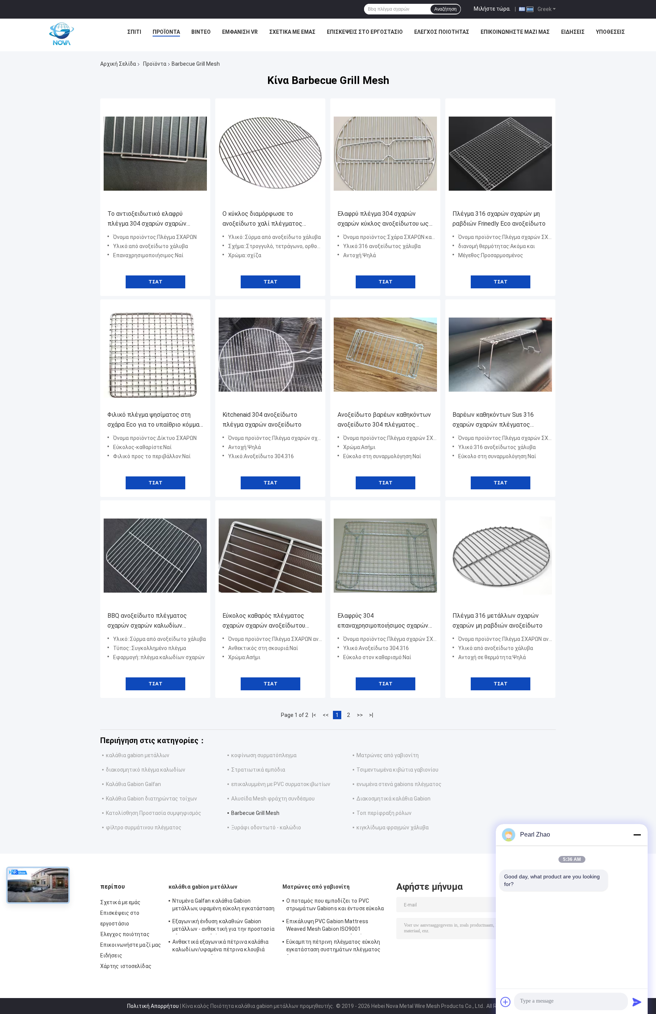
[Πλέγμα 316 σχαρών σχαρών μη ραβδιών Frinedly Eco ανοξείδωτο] (500, 153)
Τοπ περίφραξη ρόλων (384, 813)
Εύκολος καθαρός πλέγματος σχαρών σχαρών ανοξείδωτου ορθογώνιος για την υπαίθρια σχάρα (263, 621)
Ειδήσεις (573, 32)
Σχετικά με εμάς (292, 32)
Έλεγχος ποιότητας (441, 32)
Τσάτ (155, 282)
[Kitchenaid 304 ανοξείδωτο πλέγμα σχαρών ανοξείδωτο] (270, 354)
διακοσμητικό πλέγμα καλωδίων (145, 770)
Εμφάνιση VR (240, 32)
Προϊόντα (166, 32)
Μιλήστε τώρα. (492, 9)
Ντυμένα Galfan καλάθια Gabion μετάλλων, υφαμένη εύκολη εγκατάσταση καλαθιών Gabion (223, 906)
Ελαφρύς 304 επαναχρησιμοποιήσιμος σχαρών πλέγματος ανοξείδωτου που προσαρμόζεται (382, 621)
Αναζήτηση (445, 9)
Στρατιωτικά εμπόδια (258, 770)
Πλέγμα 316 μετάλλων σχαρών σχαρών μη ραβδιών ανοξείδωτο (497, 620)
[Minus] (637, 834)
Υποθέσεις (610, 32)
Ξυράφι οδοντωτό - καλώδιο (266, 827)
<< (326, 715)
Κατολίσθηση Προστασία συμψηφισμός (153, 813)
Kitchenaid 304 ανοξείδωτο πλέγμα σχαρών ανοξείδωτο (261, 419)
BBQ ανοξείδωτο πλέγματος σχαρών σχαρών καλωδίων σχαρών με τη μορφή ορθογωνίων (153, 621)
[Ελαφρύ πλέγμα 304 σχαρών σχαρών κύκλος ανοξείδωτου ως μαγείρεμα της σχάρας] (385, 153)
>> (360, 715)
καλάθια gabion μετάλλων (137, 755)
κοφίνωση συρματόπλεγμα (263, 755)
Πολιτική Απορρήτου (153, 1006)
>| (371, 715)
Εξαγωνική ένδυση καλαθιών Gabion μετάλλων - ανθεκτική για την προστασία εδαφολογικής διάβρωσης (223, 926)
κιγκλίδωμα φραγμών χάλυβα (392, 827)
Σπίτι (134, 32)
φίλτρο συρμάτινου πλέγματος (143, 827)
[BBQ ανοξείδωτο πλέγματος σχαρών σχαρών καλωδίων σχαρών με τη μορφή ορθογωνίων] (155, 555)
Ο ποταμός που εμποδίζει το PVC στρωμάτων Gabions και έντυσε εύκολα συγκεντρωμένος (335, 906)
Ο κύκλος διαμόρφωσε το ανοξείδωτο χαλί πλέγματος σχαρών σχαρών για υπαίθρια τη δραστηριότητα (266, 219)
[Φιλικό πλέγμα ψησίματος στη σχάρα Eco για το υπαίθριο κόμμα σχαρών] (155, 354)
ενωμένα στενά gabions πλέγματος (399, 784)
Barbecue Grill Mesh (255, 813)
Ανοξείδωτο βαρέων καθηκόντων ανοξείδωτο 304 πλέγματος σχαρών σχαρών (384, 420)
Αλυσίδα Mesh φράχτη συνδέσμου (273, 799)
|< (314, 715)
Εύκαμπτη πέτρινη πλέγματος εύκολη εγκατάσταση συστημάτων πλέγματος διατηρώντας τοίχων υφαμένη (333, 947)
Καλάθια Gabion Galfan (133, 784)
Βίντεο (201, 32)
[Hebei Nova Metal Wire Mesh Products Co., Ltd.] (61, 33)
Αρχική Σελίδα (118, 64)
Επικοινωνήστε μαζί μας (515, 32)
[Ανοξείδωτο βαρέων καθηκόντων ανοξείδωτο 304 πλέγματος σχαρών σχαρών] (385, 354)
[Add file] (505, 1001)
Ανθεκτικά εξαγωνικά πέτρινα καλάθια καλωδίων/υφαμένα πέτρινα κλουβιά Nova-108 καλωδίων (220, 947)
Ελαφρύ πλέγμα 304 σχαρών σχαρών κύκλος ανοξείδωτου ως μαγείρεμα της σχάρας (383, 219)
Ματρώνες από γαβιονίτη (387, 755)
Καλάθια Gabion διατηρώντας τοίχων (151, 799)
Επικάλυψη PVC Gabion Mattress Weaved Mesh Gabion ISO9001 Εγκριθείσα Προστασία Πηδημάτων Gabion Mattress (329, 926)
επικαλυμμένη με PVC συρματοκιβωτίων (280, 784)
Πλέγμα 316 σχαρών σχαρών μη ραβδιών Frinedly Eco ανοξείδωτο (499, 218)
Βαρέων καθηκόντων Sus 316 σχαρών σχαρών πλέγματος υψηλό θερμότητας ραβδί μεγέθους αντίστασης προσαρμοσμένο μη (493, 420)
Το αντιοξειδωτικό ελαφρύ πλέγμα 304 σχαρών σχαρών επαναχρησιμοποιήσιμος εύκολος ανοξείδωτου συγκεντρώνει (153, 219)
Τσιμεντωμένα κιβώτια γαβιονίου (397, 770)
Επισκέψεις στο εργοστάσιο (365, 32)
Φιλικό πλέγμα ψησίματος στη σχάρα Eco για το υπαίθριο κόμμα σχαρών (153, 420)
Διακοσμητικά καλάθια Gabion (393, 799)
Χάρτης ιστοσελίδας (125, 966)
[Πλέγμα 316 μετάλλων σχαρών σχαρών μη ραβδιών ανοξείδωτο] (500, 555)
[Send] (637, 1001)
